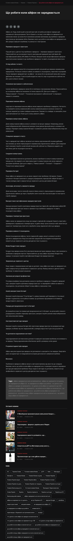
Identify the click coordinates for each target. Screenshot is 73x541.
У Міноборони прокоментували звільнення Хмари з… (36, 414)
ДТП (42, 471)
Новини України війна (30, 480)
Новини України (22, 411)
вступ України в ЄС (36, 500)
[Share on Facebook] (7, 26)
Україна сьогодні (46, 492)
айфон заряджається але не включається (37, 496)
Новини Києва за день (35, 475)
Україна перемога (32, 492)
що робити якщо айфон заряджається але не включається (25, 533)
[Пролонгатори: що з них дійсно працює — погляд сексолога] (10, 457)
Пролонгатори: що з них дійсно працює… (32, 456)
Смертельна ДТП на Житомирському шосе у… (33, 446)
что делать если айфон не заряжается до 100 (21, 520)
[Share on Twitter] (11, 26)
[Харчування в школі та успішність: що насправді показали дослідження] (10, 436)
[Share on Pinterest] (18, 26)
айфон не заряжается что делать (17, 500)
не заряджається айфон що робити (18, 508)
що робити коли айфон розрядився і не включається (23, 529)
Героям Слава (16, 471)
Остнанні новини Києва (32, 488)
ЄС (8, 471)
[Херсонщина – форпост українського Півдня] (10, 425)
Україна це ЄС (59, 492)
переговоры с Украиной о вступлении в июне (20, 512)
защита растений (12, 504)
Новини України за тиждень (33, 484)
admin (20, 416)
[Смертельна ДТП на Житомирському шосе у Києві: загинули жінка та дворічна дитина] (10, 446)
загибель (61, 500)
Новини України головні (47, 480)
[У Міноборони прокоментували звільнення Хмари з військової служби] (10, 414)
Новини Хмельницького (14, 488)
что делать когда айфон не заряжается (51, 520)
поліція (40, 512)
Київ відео (57, 471)
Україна (21, 492)
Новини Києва (21, 443)
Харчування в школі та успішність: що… (31, 435)
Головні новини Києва (31, 471)
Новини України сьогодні (52, 484)
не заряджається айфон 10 (42, 504)
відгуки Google (50, 500)
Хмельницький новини (14, 496)
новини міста (36, 508)
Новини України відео (13, 480)
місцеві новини (25, 504)
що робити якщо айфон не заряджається (19, 537)
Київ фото (10, 475)
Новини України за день (14, 484)
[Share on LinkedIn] (14, 26)
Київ (49, 471)
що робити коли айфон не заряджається (47, 525)
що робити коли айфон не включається (19, 525)
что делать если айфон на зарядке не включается (22, 516)
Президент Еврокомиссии (51, 488)
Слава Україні (11, 492)
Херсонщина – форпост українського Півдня (33, 424)
